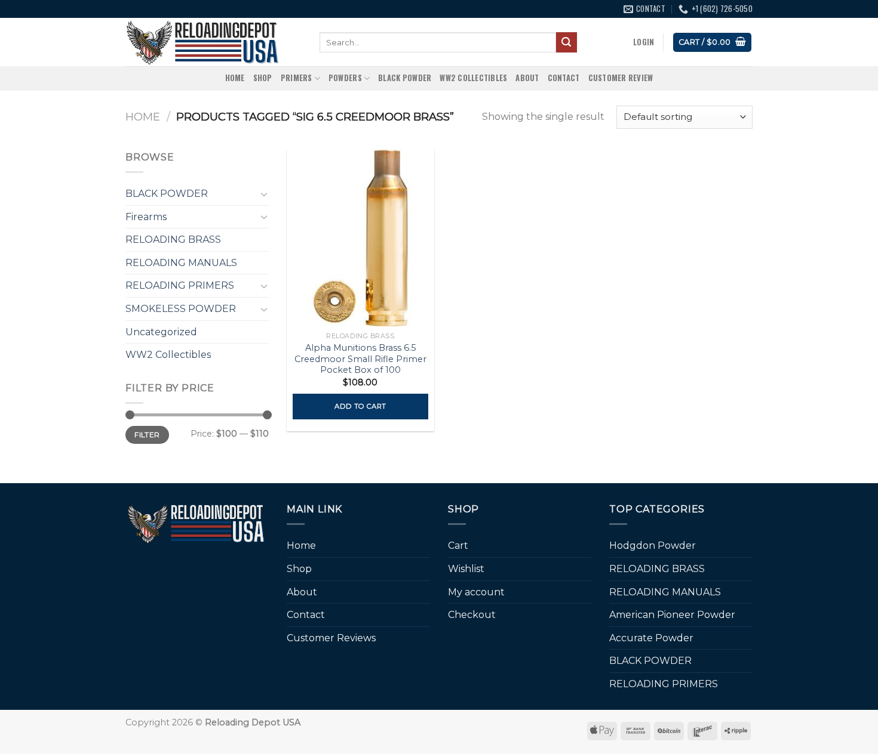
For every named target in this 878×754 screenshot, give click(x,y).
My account (476, 592)
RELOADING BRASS (173, 239)
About (527, 78)
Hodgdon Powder (652, 545)
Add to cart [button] (360, 406)
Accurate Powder (651, 638)
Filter (146, 434)
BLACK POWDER (404, 78)
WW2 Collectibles (473, 78)
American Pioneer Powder (672, 614)
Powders (345, 78)
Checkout (472, 614)
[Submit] (566, 42)
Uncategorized (161, 332)
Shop (262, 78)
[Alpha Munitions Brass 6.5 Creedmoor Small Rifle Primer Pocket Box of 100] (360, 238)
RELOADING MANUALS (181, 262)
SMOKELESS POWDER (180, 308)
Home (235, 78)
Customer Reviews (331, 638)
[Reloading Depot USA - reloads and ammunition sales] (213, 42)
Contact (564, 78)
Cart (458, 545)
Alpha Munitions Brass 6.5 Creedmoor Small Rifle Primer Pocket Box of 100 (360, 358)
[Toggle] (264, 194)
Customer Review (620, 78)
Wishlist (466, 568)
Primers (296, 78)
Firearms (146, 217)
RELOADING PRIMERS (179, 285)
